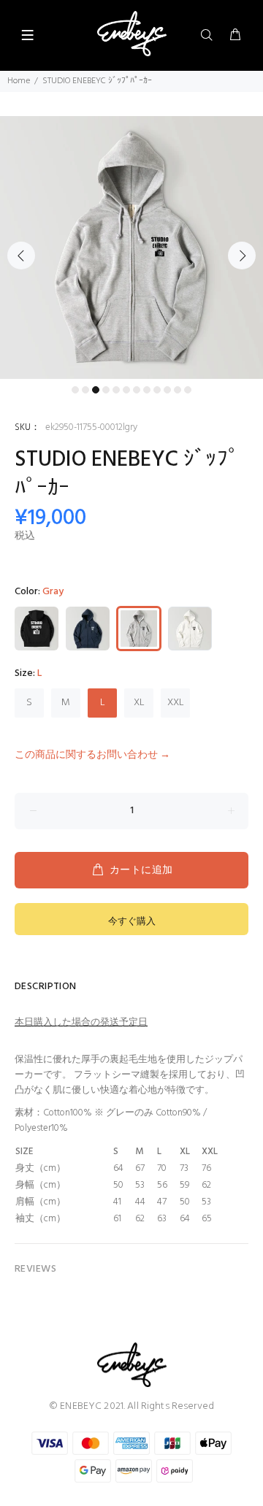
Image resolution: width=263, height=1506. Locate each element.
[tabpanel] (131, 247)
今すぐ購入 (132, 921)
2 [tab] (85, 389)
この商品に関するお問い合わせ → (92, 755)
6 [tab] (126, 389)
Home (18, 81)
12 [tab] (187, 389)
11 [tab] (177, 389)
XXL (175, 702)
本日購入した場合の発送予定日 (81, 1022)
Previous (21, 255)
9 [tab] (157, 389)
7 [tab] (136, 389)
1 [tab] (75, 389)
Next (242, 255)
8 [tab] (146, 389)
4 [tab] (106, 389)
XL (139, 702)
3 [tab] (95, 389)
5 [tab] (116, 389)
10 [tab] (167, 389)
